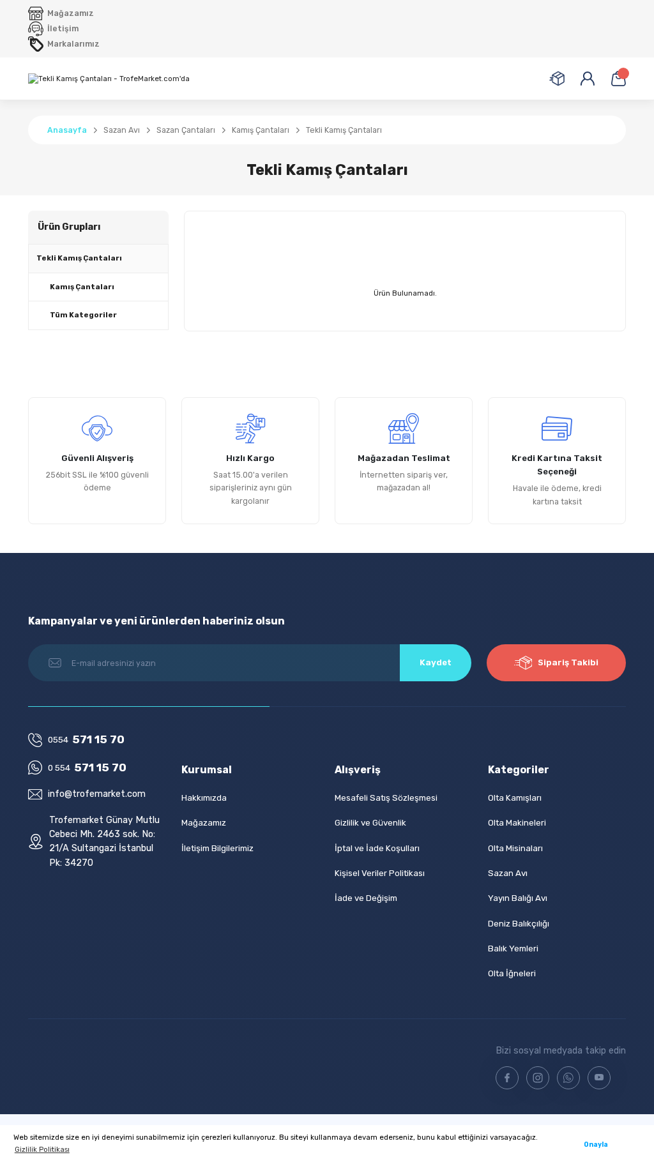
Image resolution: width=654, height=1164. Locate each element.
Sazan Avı (508, 873)
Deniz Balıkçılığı (518, 923)
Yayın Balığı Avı (517, 898)
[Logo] (109, 78)
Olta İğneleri (512, 973)
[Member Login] (587, 78)
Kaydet (436, 662)
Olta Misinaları (515, 848)
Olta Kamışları (515, 798)
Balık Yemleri (513, 948)
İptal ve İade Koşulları (377, 848)
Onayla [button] (596, 1144)
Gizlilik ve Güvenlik (370, 823)
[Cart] (618, 78)
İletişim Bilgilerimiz (217, 848)
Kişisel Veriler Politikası (380, 873)
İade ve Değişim (366, 898)
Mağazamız (203, 823)
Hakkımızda (204, 798)
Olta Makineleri (517, 823)
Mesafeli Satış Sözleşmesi (386, 798)
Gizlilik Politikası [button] (42, 1149)
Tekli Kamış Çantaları (344, 130)
